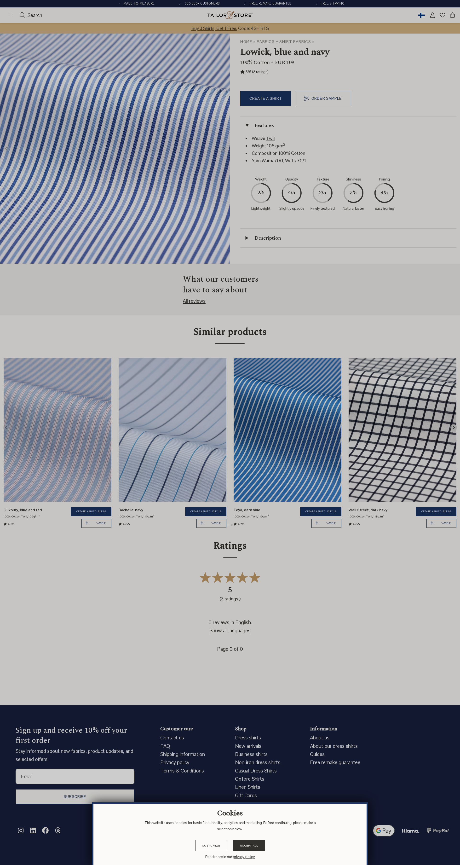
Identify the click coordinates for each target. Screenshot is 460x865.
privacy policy (244, 856)
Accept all (249, 846)
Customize (211, 846)
